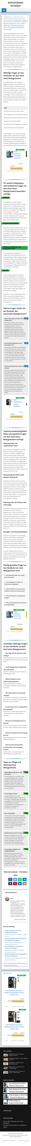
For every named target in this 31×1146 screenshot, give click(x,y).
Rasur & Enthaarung (12, 1135)
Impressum (26, 1140)
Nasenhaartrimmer (17, 1136)
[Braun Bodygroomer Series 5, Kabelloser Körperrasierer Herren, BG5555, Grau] (14, 1022)
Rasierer (11, 1136)
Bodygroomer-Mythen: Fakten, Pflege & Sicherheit (18, 1058)
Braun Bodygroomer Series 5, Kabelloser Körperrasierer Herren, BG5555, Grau (14, 1027)
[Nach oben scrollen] (28, 1143)
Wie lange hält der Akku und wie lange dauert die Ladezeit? (14, 576)
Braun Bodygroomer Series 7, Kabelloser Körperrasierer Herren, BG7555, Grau (17, 1086)
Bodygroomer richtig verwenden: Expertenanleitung (16, 1054)
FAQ (22, 17)
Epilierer (26, 1135)
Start (11, 17)
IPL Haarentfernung (20, 1135)
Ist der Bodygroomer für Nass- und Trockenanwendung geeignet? (13, 583)
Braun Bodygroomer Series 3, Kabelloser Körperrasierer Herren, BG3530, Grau (18, 403)
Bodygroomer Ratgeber (15, 4)
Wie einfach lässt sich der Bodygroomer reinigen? (14, 597)
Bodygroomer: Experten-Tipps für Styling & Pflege (16, 1067)
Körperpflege (5, 1135)
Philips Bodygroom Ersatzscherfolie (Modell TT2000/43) (16, 1103)
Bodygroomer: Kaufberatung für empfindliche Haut (16, 1063)
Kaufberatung (17, 17)
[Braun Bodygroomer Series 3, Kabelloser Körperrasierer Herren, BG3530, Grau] (14, 988)
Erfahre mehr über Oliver (20, 919)
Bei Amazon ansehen (17, 168)
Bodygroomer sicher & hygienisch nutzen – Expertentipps (17, 1071)
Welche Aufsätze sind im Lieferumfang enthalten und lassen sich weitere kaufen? (14, 590)
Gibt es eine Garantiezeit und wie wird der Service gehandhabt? (15, 603)
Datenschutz (21, 1140)
